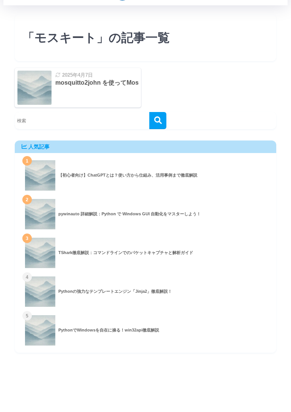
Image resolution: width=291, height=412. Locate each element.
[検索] (157, 120)
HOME (150, 386)
